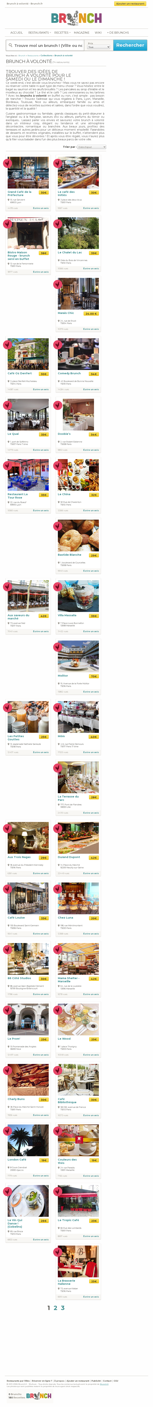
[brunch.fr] (76, 18)
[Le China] (78, 475)
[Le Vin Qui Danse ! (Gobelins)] (28, 1200)
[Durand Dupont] (78, 837)
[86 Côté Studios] (28, 958)
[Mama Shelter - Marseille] (78, 958)
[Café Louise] (28, 898)
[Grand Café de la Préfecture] (28, 173)
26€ (44, 1221)
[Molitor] (78, 656)
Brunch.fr (104, 1384)
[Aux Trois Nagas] (28, 837)
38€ (44, 253)
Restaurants (38, 32)
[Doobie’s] (78, 415)
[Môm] (78, 717)
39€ (94, 253)
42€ (44, 616)
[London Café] (28, 1140)
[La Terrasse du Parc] (78, 777)
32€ (94, 495)
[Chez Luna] (78, 898)
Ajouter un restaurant (130, 3)
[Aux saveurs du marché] (28, 596)
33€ (44, 918)
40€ (94, 737)
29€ (94, 555)
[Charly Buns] (28, 1079)
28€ (94, 797)
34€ (94, 374)
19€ (44, 1160)
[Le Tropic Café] (78, 1200)
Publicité (96, 1381)
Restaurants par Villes (18, 1381)
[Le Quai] (28, 414)
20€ (94, 918)
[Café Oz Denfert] (28, 354)
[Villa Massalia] (78, 596)
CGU (116, 1381)
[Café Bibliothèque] (78, 1079)
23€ (94, 1221)
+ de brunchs (118, 32)
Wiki (98, 32)
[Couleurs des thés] (78, 1140)
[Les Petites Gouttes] (28, 717)
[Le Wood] (78, 1019)
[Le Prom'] (28, 1019)
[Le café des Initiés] (78, 173)
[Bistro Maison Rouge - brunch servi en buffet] (28, 233)
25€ (44, 737)
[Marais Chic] (78, 294)
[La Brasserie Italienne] (78, 1261)
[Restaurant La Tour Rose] (28, 475)
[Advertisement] (79, 1344)
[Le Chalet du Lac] (78, 233)
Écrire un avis (41, 208)
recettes (61, 32)
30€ (44, 192)
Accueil (16, 32)
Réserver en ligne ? (42, 1381)
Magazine (81, 32)
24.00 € (91, 313)
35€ (44, 434)
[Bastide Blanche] (78, 535)
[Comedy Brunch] (78, 354)
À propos (59, 1381)
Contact (107, 1381)
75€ (94, 676)
